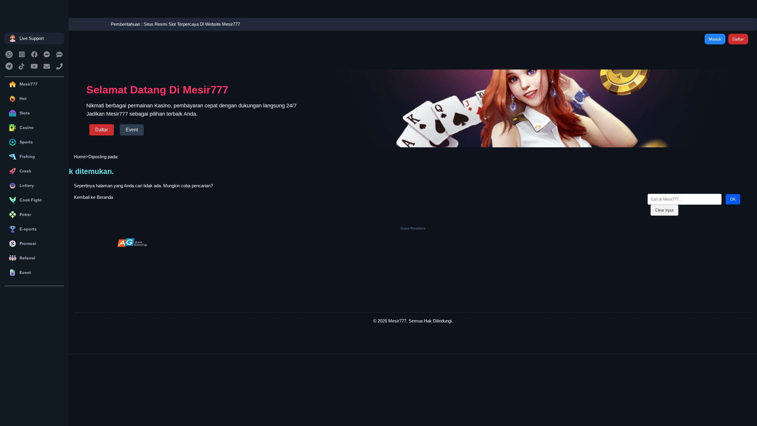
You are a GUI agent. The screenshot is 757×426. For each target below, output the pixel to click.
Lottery (27, 185)
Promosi (28, 243)
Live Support (32, 38)
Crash (25, 171)
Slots (25, 113)
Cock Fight (31, 200)
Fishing (27, 156)
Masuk (715, 39)
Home (80, 156)
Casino (27, 127)
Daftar (738, 39)
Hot (23, 98)
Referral (27, 258)
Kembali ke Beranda (93, 197)
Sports (26, 142)
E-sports (28, 229)
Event (25, 272)
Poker (25, 214)
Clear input (664, 210)
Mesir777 (29, 84)
